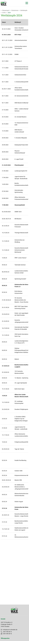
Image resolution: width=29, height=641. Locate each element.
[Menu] (26, 3)
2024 (9, 12)
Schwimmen (14, 10)
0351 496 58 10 (7, 631)
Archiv (4, 12)
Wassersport (5, 10)
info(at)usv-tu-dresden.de (10, 629)
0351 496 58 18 (7, 633)
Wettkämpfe (23, 10)
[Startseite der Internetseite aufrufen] (3, 3)
